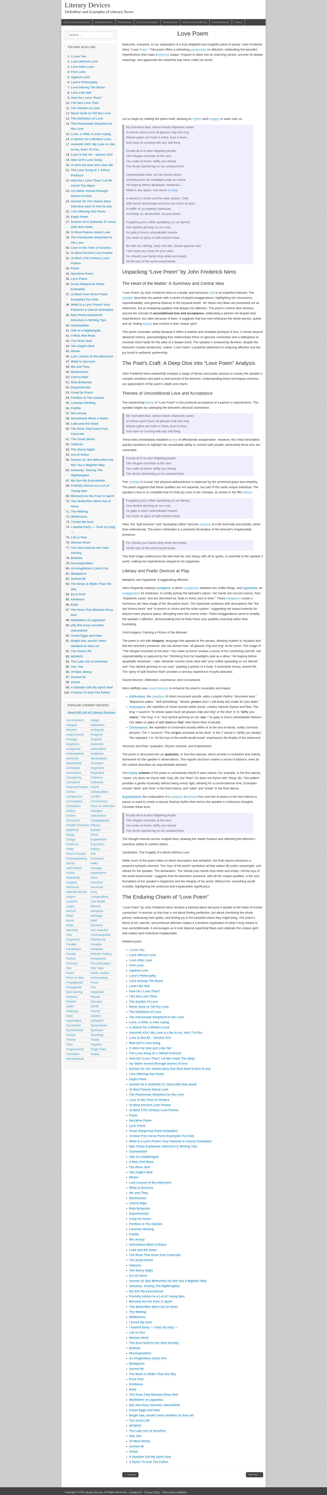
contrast (134, 482)
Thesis (94, 1039)
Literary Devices (87, 5)
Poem (143, 49)
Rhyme (95, 996)
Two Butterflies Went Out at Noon (153, 1306)
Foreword (96, 858)
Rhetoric (71, 996)
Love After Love (140, 960)
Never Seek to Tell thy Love (149, 1006)
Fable (70, 849)
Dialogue (96, 811)
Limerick (71, 901)
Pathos (71, 958)
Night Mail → (254, 1474)
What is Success (141, 1187)
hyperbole (250, 588)
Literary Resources (220, 22)
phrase (192, 796)
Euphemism (98, 839)
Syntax (70, 1035)
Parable (71, 944)
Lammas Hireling (141, 1229)
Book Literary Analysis (147, 22)
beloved (163, 54)
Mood (70, 920)
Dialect (70, 811)
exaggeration (131, 593)
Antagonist (73, 749)
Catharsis (96, 782)
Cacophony (74, 777)
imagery (214, 119)
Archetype (73, 768)
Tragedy (96, 1044)
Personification (100, 963)
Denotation (73, 806)
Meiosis (95, 906)
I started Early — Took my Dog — (153, 1327)
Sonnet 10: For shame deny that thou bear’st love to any (170, 1068)
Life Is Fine (137, 1332)
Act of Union (138, 1275)
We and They (138, 1192)
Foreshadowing (76, 858)
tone (174, 439)
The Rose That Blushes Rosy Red (153, 1394)
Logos (70, 906)
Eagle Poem (137, 1079)
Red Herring (74, 992)
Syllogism (97, 1020)
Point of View (75, 977)
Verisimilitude (75, 1058)
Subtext (95, 1016)
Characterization (77, 787)
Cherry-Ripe (138, 1203)
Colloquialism (99, 791)
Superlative (73, 1020)
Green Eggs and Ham (144, 1410)
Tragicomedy (75, 1049)
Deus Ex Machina (102, 806)
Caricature (73, 782)
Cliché (94, 787)
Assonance (137, 707)
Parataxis (96, 949)
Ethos (94, 834)
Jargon (70, 896)
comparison (191, 588)
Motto (70, 925)
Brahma (135, 1348)
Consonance (138, 727)
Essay (70, 834)
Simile (94, 1006)
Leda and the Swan (143, 1250)
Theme (71, 1039)
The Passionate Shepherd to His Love (156, 1017)
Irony (93, 892)
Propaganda (74, 982)
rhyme (133, 773)
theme (149, 402)
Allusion (71, 729)
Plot (68, 968)
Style (69, 1016)
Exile (132, 1389)
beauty (147, 323)
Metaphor (96, 911)
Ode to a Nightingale (144, 1156)
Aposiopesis (98, 758)
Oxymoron (73, 939)
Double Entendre (77, 825)
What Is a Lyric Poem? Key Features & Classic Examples (170, 1141)
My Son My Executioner (146, 1291)
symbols (205, 524)
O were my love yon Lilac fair (150, 1048)
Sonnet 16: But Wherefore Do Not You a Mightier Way (167, 1280)
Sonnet (95, 1011)
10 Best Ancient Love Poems (150, 1105)
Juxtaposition (99, 896)
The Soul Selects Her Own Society (154, 1342)
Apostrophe (74, 763)
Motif (93, 920)
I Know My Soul (140, 1322)
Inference (72, 887)
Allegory (71, 725)
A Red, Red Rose (141, 1161)
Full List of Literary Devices (77, 22)
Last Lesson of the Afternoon (150, 1182)
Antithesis (97, 753)
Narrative (96, 925)
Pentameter (98, 958)
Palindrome (98, 939)
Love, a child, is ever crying (149, 1022)
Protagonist (74, 987)
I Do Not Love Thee (143, 996)
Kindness (136, 1384)
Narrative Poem (140, 1120)
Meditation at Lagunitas (146, 1399)
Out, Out (135, 1436)
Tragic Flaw (98, 1049)
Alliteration (137, 696)
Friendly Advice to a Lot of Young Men (157, 1296)
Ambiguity (97, 729)
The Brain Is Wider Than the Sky (152, 1374)
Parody (71, 954)
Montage (96, 915)
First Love (136, 965)
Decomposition (140, 1353)
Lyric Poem (137, 1125)
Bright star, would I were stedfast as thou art (161, 1415)
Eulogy (70, 839)
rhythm (197, 119)
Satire (70, 1006)
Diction (70, 815)
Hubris (70, 873)
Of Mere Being (139, 1441)
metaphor (164, 588)
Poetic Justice (99, 973)
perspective (198, 49)
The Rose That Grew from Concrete (155, 1255)
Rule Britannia (139, 1208)
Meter (70, 915)
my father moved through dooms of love (158, 1063)
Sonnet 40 (136, 1446)
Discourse (73, 820)
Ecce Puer (136, 1379)
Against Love (138, 970)
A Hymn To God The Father (148, 1461)
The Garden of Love (143, 1001)
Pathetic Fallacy (101, 954)
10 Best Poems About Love (148, 1089)
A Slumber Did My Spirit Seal (150, 1456)
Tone (69, 1044)
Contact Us (135, 1492)
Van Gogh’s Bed (140, 1172)
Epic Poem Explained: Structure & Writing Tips (163, 1146)
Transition (72, 1054)
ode (211, 292)
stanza (247, 492)
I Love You (136, 949)
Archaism (96, 763)
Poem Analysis (124, 22)
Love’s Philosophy (142, 975)
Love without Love (142, 955)
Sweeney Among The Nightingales (154, 1286)
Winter (134, 1177)
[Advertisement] (192, 89)
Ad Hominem (75, 720)
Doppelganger (100, 820)
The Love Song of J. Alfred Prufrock (155, 1053)
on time (173, 190)
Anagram (96, 734)
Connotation (74, 801)
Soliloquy (72, 1011)
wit (143, 208)
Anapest (96, 739)
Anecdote (96, 744)
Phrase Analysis (170, 22)
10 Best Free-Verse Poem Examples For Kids (161, 1136)
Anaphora (72, 744)
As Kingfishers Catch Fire (148, 1358)
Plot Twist (97, 968)
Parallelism (73, 949)
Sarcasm (96, 1001)
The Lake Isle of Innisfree (147, 1431)
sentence (177, 796)
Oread (133, 1451)
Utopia (94, 1054)
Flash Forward (76, 853)
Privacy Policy (152, 1492)
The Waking (137, 1311)
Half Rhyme (74, 868)
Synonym (96, 1030)
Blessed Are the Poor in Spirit (150, 1301)
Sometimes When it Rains (148, 1244)
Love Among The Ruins (146, 980)
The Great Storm (141, 1260)
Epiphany (72, 830)
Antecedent (98, 749)
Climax (70, 791)
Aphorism (72, 758)
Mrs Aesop (137, 1239)
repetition (158, 696)
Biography (97, 772)
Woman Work (139, 1337)
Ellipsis (95, 825)
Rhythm (71, 1001)
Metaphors (137, 1363)
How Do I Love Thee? (144, 991)
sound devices (158, 688)
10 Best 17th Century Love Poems (153, 1110)
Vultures (135, 1265)
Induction (96, 882)
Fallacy (95, 849)
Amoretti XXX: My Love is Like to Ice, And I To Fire (165, 1032)
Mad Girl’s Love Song (144, 1043)
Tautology (97, 1035)
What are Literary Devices (195, 22)
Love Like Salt (139, 986)
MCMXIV (135, 1425)
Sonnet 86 (136, 1368)
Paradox (96, 944)
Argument (97, 768)
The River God (139, 1167)
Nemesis (72, 930)
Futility (134, 1234)
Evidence (72, 844)
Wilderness (137, 1317)
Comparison (74, 796)
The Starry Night (141, 1270)
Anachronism (75, 734)
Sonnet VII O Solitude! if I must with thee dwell (163, 1084)
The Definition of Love (145, 1011)
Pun (93, 987)
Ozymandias (138, 1151)
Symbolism (73, 1025)
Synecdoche (98, 1025)
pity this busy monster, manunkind (154, 1405)
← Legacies (130, 1474)
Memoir (71, 911)
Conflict (95, 796)
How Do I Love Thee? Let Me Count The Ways (162, 1058)
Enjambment (131, 796)
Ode (69, 935)
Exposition (97, 844)
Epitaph (95, 830)
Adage (94, 720)
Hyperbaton (98, 873)
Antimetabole (75, 753)
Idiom (94, 877)
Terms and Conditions (174, 1492)
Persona (71, 963)
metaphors (233, 598)
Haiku (94, 863)
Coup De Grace (140, 1218)
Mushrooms (137, 1198)
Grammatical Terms (104, 22)
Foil (92, 853)
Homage (96, 868)
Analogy (71, 739)
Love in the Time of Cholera (149, 1099)
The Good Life (139, 1420)
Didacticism (98, 815)
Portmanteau (99, 977)
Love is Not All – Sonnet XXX (150, 1037)
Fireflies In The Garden (145, 1224)
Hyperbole (73, 877)
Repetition (97, 992)
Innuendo (96, 887)
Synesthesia (74, 1030)
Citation (238, 22)
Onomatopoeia (100, 935)
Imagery (71, 882)
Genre (70, 863)
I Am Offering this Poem (146, 1074)
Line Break (97, 901)
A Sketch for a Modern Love (149, 1027)
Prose (94, 982)
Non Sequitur (99, 930)
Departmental (139, 1213)
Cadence (96, 777)
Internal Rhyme (76, 892)
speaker (127, 298)
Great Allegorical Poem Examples (153, 1130)
